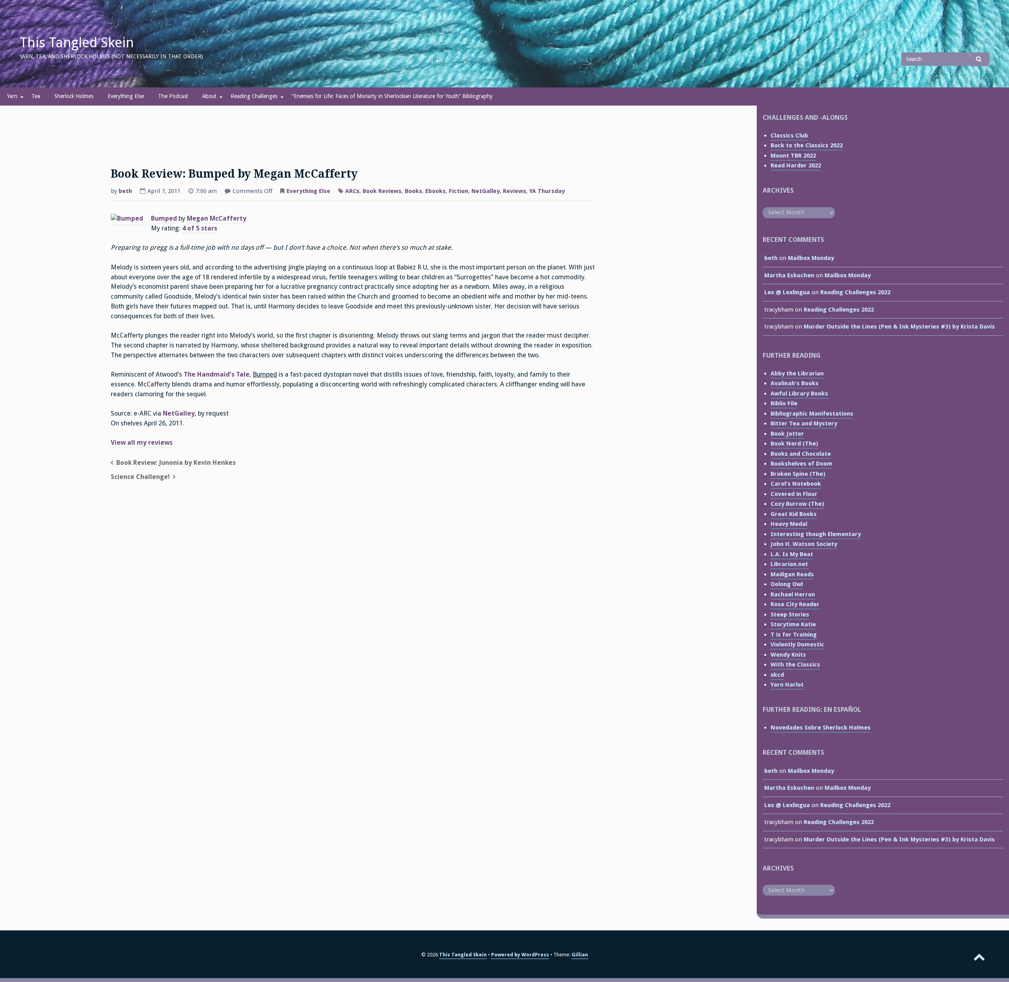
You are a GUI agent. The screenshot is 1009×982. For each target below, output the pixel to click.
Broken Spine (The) (798, 473)
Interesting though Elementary (816, 534)
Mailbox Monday (811, 258)
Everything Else (126, 96)
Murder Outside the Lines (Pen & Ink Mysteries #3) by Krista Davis (899, 326)
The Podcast (173, 96)
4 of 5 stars (199, 228)
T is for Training (794, 634)
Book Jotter (787, 433)
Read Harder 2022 (796, 165)
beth (125, 191)
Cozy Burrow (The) (797, 503)
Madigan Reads (792, 574)
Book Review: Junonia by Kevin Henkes (176, 462)
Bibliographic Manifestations (812, 413)
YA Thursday (547, 191)
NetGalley (485, 191)
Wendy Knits (788, 654)
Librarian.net (789, 564)
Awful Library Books (799, 393)
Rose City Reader (795, 604)
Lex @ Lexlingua (787, 292)
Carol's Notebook (796, 483)
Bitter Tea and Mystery (804, 423)
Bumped (164, 218)
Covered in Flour (794, 493)
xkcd (777, 674)
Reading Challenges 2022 (855, 292)
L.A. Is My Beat (792, 554)
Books (413, 191)
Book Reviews (382, 191)
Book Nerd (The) (794, 443)
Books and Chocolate (801, 453)
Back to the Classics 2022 (807, 145)
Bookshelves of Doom (801, 463)
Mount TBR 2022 (793, 155)
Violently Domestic (797, 644)
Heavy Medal (789, 523)
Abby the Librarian (797, 373)
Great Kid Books (794, 514)
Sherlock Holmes (73, 96)
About (209, 96)
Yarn (12, 96)
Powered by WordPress (520, 955)
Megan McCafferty (216, 218)
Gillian (580, 955)
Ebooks (435, 191)
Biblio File (784, 403)
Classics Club (789, 135)
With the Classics (795, 664)
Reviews (514, 191)
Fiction (458, 191)
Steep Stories (790, 614)
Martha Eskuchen (789, 275)
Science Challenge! (140, 477)
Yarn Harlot (787, 684)
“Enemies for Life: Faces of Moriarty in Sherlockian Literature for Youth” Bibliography (392, 96)
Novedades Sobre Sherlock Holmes (821, 727)
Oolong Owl (787, 584)
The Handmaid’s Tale (216, 374)
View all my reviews (142, 442)
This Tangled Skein (77, 42)
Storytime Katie (793, 624)
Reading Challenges (254, 96)
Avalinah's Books (795, 383)
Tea (36, 96)
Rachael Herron (793, 594)
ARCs (352, 191)
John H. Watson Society (804, 544)
